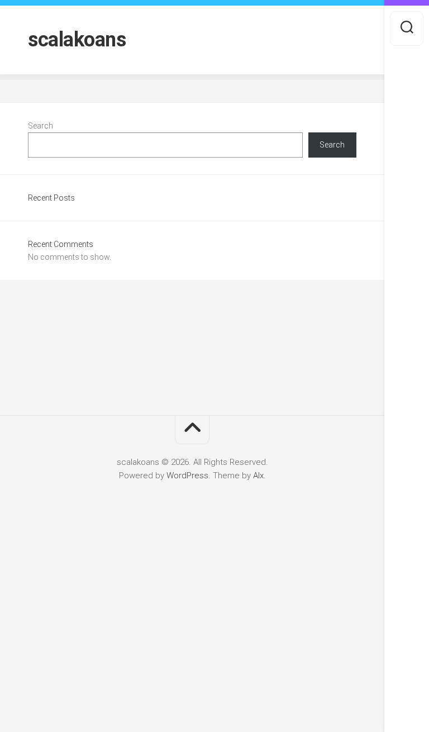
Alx (258, 475)
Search (40, 125)
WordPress (187, 475)
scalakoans (77, 39)
